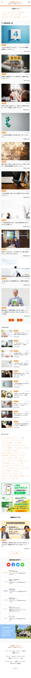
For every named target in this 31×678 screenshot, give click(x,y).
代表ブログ (4, 14)
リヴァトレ (17, 468)
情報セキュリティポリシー (20, 661)
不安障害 (26, 448)
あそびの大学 (19, 440)
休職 (10, 476)
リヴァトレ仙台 (25, 468)
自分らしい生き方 (11, 12)
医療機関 (15, 476)
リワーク (4, 468)
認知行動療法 (17, 17)
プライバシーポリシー (9, 661)
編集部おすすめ (15, 653)
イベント (13, 463)
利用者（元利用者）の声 (7, 453)
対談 (14, 651)
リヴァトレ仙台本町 (6, 445)
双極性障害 (21, 476)
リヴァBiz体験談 (19, 460)
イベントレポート (6, 440)
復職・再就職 (5, 455)
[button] (1, 529)
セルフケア (24, 17)
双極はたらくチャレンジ (13, 658)
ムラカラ (4, 460)
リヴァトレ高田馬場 (6, 448)
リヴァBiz (10, 468)
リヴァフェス (15, 473)
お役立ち (24, 651)
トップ (6, 651)
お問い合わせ (13, 663)
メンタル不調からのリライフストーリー (11, 437)
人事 (21, 473)
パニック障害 (20, 463)
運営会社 (19, 663)
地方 (11, 17)
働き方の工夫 (5, 17)
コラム (10, 651)
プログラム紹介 (17, 14)
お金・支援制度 (20, 12)
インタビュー (18, 651)
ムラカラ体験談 (17, 443)
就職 (23, 437)
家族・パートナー (6, 478)
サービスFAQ (21, 455)
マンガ (3, 12)
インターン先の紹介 (6, 450)
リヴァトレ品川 (15, 470)
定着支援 (15, 450)
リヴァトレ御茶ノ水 (17, 448)
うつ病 (10, 14)
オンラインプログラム (7, 458)
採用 (17, 478)
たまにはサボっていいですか (19, 445)
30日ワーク (10, 460)
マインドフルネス (15, 465)
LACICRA (21, 458)
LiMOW (15, 458)
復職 (13, 478)
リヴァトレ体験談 (6, 470)
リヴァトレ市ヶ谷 (6, 473)
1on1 (13, 440)
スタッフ (24, 453)
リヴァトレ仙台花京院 (7, 443)
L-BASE (21, 658)
